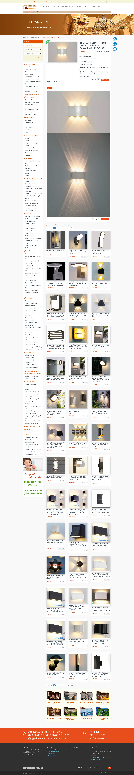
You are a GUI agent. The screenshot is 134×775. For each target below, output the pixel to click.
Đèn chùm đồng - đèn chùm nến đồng (33, 242)
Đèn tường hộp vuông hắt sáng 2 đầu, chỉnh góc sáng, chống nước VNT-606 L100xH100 (55, 445)
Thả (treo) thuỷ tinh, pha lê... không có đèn (32, 294)
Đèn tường (28, 298)
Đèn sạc (27, 145)
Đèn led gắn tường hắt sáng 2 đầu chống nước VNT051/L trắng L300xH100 (101, 575)
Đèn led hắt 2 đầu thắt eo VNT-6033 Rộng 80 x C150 (55, 477)
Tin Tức (46, 7)
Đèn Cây (27, 175)
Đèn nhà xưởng (29, 74)
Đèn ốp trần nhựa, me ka (31, 203)
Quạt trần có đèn (29, 112)
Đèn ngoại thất (35, 37)
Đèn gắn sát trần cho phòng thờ (33, 193)
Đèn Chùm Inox (29, 233)
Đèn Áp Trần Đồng (30, 183)
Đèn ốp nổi (28, 71)
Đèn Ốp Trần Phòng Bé (31, 208)
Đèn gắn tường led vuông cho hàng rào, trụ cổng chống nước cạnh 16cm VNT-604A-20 (55, 412)
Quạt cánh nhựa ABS (30, 104)
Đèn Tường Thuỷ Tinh (31, 322)
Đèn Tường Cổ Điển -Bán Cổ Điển (32, 338)
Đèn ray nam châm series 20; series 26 (32, 87)
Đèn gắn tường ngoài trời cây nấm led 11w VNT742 (55, 673)
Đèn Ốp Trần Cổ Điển (30, 200)
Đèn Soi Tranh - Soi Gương (32, 376)
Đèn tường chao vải (30, 308)
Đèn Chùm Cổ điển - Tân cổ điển (33, 238)
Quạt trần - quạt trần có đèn (32, 216)
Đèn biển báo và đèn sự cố (32, 76)
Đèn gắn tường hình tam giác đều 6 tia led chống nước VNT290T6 (77, 315)
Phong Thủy (77, 7)
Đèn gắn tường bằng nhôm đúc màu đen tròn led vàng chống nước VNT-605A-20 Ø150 (101, 379)
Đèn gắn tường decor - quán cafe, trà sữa (32, 331)
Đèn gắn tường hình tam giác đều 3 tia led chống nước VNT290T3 (100, 315)
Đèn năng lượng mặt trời (31, 454)
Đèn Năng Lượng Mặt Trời (32, 423)
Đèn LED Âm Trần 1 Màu (31, 365)
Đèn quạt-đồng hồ (30, 452)
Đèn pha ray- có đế (30, 378)
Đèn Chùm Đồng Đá (30, 228)
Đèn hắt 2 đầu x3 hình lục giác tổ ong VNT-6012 (78, 443)
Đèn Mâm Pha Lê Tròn (31, 186)
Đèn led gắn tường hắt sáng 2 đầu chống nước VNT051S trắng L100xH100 (101, 609)
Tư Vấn (88, 7)
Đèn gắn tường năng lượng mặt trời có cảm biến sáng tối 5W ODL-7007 (55, 283)
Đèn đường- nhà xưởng (32, 426)
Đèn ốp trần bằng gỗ (30, 205)
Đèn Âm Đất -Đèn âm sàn (32, 391)
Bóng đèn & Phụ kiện (31, 135)
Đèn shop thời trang (30, 442)
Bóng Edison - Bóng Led (31, 150)
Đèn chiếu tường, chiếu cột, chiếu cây (32, 385)
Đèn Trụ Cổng (28, 396)
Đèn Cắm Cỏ (28, 389)
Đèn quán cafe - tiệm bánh (32, 444)
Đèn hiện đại (28, 439)
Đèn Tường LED (29, 300)
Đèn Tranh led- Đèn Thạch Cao (33, 327)
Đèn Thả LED (28, 278)
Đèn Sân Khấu (29, 117)
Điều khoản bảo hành (52, 749)
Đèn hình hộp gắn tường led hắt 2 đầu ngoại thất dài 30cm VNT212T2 (100, 674)
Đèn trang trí (29, 158)
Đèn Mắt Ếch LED (29, 355)
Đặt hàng (106, 80)
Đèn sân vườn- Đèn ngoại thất (33, 449)
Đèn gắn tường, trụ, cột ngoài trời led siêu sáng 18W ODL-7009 (77, 283)
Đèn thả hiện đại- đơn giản (32, 290)
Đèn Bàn (27, 173)
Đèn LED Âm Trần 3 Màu (31, 367)
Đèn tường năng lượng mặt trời (33, 349)
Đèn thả (27, 251)
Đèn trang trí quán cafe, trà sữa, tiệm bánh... (33, 167)
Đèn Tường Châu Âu (30, 310)
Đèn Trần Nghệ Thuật (31, 210)
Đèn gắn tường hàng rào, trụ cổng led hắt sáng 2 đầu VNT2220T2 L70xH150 (100, 511)
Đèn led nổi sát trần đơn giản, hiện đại (33, 197)
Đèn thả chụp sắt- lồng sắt (32, 261)
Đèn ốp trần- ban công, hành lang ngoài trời (32, 400)
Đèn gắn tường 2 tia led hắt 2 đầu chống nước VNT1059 (100, 283)
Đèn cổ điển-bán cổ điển (31, 437)
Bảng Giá (97, 7)
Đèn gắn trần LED (29, 181)
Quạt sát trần (28, 107)
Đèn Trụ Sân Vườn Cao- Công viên (33, 407)
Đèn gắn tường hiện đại (31, 342)
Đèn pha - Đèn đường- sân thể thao (33, 83)
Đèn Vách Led (28, 120)
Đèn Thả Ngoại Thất (30, 413)
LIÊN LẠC (109, 2)
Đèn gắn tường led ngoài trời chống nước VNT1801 (55, 251)
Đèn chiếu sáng (29, 64)
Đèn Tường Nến (29, 325)
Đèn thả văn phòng (30, 266)
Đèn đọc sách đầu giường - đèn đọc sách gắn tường (33, 304)
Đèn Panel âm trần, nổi (31, 91)
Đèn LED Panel (29, 362)
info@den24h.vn (98, 759)
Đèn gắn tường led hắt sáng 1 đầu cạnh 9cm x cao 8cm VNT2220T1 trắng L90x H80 (55, 543)
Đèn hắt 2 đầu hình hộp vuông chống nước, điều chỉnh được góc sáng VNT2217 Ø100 (77, 512)
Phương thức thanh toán (53, 751)
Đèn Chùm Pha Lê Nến (31, 245)
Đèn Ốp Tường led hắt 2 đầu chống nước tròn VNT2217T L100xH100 (77, 641)
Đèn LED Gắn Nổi (29, 360)
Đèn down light (29, 352)
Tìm (40, 57)
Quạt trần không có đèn (31, 109)
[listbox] (33, 53)
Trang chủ (26, 37)
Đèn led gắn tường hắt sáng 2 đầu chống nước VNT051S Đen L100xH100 (54, 643)
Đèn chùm (27, 214)
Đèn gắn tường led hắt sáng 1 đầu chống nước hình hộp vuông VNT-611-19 (100, 412)
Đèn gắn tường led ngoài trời (32, 420)
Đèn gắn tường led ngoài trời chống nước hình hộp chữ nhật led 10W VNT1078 (78, 346)
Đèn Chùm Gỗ (28, 231)
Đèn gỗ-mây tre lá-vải (30, 447)
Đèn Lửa (27, 125)
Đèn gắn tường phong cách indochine (32, 314)
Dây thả (27, 138)
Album (26, 435)
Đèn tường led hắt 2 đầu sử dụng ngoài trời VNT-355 (77, 411)
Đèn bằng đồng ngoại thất (32, 411)
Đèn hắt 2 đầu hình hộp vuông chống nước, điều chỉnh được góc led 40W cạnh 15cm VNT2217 (54, 512)
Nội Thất (55, 7)
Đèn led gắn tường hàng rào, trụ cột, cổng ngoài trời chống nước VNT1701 (55, 315)
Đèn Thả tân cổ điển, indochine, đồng (33, 286)
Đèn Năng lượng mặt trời (31, 79)
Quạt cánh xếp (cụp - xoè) (32, 102)
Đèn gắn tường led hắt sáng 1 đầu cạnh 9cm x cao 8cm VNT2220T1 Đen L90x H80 (78, 545)
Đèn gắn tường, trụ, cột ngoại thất (33, 417)
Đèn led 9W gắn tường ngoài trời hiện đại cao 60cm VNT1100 (77, 674)
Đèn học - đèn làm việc (31, 170)
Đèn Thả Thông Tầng (30, 282)
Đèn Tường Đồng (29, 334)
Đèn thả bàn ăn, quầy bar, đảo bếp (33, 269)
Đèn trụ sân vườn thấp (31, 403)
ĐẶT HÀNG (61, 255)
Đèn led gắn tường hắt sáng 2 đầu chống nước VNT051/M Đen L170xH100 (54, 610)
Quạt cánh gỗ (28, 99)
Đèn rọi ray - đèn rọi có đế (32, 69)
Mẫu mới (27, 429)
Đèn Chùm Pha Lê (29, 235)
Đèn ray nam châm (30, 148)
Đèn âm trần (28, 67)
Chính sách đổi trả (51, 753)
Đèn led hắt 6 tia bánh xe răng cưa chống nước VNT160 (55, 577)
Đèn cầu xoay (28, 130)
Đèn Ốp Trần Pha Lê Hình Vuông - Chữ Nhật (33, 190)
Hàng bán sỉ (28, 432)
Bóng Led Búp (28, 152)
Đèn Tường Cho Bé (30, 344)
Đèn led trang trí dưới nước (32, 394)
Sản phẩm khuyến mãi (31, 94)
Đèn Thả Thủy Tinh (30, 275)
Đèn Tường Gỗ (29, 317)
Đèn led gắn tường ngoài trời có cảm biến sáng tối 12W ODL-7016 (100, 252)
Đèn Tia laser (28, 127)
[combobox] (31, 49)
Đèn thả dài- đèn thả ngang (32, 273)
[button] (40, 49)
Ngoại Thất (65, 7)
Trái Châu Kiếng (29, 122)
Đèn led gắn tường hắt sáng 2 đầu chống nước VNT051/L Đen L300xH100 (100, 545)
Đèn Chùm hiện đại (30, 248)
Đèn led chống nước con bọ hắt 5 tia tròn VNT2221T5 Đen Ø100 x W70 (78, 576)
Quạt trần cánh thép (30, 114)
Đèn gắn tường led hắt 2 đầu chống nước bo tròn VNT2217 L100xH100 (100, 641)
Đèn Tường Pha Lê (30, 320)
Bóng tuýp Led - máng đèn (32, 143)
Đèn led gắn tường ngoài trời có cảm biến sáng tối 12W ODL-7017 (78, 252)
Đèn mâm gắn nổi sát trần (33, 179)
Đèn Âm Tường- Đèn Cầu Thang (33, 347)
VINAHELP (109, 772)
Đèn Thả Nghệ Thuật (30, 280)
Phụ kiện (27, 155)
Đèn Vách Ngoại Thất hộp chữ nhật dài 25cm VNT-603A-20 (100, 346)
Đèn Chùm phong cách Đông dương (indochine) (32, 220)
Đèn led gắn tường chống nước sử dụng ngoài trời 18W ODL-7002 (78, 478)
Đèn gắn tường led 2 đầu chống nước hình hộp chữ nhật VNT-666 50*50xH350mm (100, 479)
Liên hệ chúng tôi (51, 755)
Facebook (70, 749)
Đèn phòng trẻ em (30, 253)
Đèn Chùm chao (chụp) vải (32, 226)
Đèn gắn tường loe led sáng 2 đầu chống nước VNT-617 (100, 444)
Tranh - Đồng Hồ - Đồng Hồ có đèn (33, 162)
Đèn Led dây (28, 140)
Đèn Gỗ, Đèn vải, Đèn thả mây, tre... (33, 257)
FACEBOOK (103, 2)
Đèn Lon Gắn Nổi (29, 357)
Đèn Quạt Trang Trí (31, 97)
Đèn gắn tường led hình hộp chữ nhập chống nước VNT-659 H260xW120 (55, 378)
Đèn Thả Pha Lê (29, 263)
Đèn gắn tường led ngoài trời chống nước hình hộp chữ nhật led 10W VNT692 (55, 346)
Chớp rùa (27, 132)
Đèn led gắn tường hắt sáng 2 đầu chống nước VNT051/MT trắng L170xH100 (77, 607)
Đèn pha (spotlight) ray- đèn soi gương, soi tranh (32, 372)
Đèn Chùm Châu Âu (30, 223)
